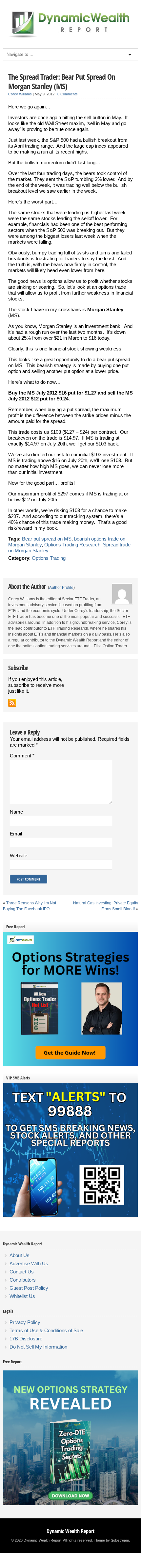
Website (18, 855)
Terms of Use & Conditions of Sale (46, 1330)
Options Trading (49, 558)
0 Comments (67, 94)
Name (16, 812)
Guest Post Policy (29, 1288)
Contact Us (22, 1271)
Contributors (23, 1280)
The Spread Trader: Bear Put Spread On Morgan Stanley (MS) (61, 81)
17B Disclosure (26, 1338)
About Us (20, 1255)
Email (16, 833)
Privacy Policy (25, 1322)
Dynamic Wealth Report (70, 1531)
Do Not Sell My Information (38, 1347)
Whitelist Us (22, 1296)
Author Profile (61, 587)
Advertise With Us (29, 1263)
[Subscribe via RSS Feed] (12, 703)
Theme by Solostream (111, 1540)
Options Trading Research (72, 544)
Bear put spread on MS (46, 539)
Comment (22, 755)
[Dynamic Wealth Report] (70, 37)
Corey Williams (20, 94)
